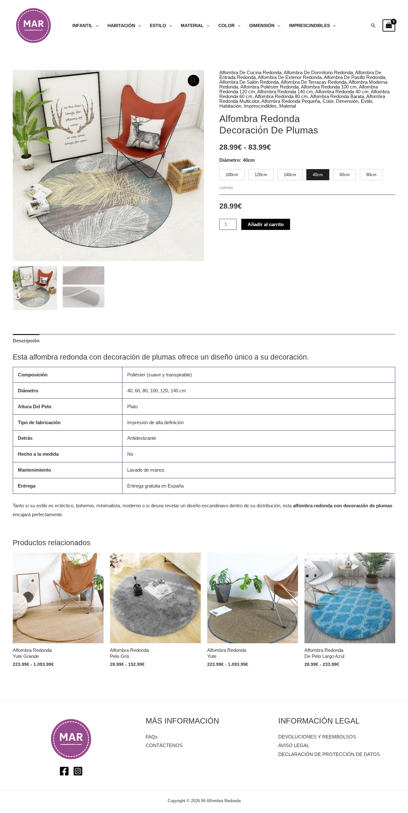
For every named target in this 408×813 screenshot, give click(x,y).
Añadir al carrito (266, 224)
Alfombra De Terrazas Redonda (313, 82)
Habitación (121, 25)
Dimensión (261, 25)
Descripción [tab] (26, 340)
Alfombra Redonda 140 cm (285, 91)
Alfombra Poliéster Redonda (269, 86)
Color (226, 25)
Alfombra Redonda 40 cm (341, 91)
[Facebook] (64, 771)
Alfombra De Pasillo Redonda (354, 77)
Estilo (158, 25)
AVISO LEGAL (293, 745)
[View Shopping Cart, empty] (388, 25)
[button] (373, 25)
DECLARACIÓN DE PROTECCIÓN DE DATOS (329, 754)
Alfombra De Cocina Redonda (250, 72)
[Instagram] (78, 771)
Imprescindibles (309, 25)
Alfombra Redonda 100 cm (329, 86)
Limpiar (226, 188)
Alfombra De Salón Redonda (249, 82)
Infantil (82, 25)
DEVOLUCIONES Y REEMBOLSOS (317, 736)
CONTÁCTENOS (164, 745)
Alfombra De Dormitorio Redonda (318, 72)
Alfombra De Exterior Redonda (290, 77)
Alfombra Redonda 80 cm (281, 96)
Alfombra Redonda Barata (337, 96)
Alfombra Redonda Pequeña (290, 101)
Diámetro (229, 160)
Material (192, 25)
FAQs (152, 736)
